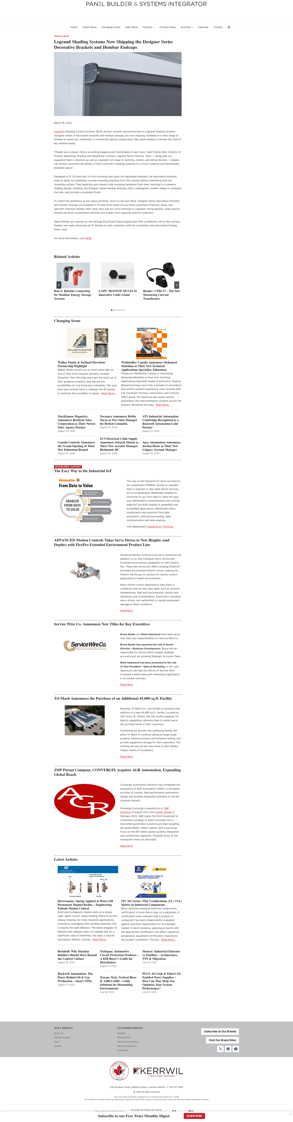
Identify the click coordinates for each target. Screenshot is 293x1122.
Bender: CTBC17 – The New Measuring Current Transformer (161, 295)
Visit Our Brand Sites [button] (222, 1040)
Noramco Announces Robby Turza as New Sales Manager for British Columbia (118, 420)
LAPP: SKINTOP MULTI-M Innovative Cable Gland (118, 293)
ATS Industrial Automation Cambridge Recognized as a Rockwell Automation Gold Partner (160, 422)
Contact (218, 27)
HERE (88, 238)
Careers (58, 1046)
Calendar (203, 27)
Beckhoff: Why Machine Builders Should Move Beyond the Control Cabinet (77, 955)
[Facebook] (236, 1049)
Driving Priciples (62, 1037)
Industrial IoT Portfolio (160, 526)
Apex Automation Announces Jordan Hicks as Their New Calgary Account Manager (161, 446)
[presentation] (73, 275)
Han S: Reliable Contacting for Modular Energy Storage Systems (72, 295)
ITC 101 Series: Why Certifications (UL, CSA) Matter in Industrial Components (151, 903)
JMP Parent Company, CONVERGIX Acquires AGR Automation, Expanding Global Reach (117, 772)
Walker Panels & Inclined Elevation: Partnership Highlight (82, 364)
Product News (168, 27)
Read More (126, 610)
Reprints (121, 1033)
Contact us (122, 1050)
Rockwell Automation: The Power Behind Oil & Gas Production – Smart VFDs (75, 977)
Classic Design (163, 812)
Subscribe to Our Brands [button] (220, 1031)
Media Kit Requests (126, 1046)
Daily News (131, 27)
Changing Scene (110, 27)
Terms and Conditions (128, 1041)
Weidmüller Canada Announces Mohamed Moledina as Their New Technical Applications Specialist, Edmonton (149, 366)
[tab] (111, 310)
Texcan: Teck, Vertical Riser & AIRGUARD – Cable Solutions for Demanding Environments (118, 983)
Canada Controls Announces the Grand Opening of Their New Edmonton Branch (76, 446)
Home (74, 27)
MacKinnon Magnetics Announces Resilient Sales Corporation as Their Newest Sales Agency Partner (76, 422)
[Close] (290, 1114)
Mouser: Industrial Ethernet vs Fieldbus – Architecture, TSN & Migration (161, 955)
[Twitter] (220, 1049)
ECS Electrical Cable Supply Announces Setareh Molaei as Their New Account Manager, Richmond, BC (119, 444)
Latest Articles (66, 859)
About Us (58, 1033)
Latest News (89, 27)
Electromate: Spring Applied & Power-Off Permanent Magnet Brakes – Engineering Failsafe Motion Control (85, 904)
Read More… (108, 393)
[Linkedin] (228, 1049)
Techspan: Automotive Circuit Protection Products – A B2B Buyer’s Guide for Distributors (119, 957)
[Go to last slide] (58, 285)
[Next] (176, 285)
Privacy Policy (124, 1037)
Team (57, 1041)
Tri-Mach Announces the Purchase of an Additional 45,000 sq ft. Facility (113, 698)
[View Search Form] (229, 27)
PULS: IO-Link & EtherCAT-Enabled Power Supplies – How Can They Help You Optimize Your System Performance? (161, 981)
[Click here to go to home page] (60, 27)
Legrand (58, 131)
